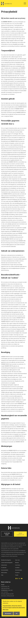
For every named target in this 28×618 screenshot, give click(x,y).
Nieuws (17, 562)
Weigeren (8, 613)
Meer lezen (5, 609)
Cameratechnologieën (6, 562)
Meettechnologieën (6, 560)
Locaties (17, 567)
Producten (3, 567)
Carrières (17, 565)
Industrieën (4, 565)
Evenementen (18, 570)
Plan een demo (7, 534)
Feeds (16, 575)
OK (16, 613)
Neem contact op (20, 534)
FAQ (2, 575)
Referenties (4, 572)
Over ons (17, 560)
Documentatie (4, 570)
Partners (17, 572)
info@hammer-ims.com (6, 590)
